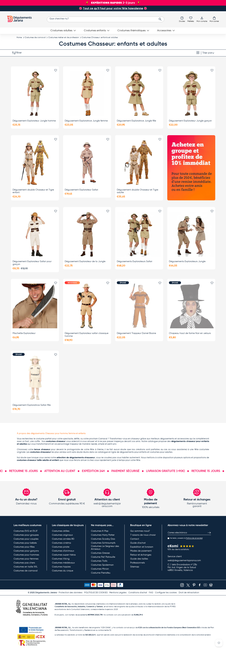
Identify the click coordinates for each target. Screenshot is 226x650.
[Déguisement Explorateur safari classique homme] (87, 306)
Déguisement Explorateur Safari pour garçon (32, 262)
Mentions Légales (118, 593)
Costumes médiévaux (63, 563)
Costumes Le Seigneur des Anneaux (105, 547)
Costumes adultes (61, 30)
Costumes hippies (61, 567)
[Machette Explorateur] (35, 306)
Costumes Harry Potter (102, 535)
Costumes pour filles (24, 547)
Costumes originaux (62, 535)
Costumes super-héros (64, 555)
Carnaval (102, 439)
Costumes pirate (60, 547)
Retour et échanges (140, 555)
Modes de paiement (141, 551)
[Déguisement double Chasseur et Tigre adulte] (139, 162)
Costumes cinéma (61, 543)
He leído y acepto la (186, 538)
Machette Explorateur (24, 333)
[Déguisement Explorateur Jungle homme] (35, 93)
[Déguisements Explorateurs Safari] (139, 234)
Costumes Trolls (99, 561)
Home (19, 38)
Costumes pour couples (26, 539)
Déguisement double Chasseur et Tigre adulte (137, 191)
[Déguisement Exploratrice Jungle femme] (87, 93)
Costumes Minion (100, 569)
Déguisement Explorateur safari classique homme (86, 334)
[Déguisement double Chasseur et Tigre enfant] (35, 162)
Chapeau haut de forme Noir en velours (190, 333)
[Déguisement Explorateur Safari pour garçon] (35, 234)
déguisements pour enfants (133, 452)
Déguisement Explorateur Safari (81, 190)
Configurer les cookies (166, 593)
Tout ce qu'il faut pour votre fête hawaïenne (113, 8)
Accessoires (164, 30)
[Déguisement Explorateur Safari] (87, 162)
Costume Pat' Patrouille (103, 557)
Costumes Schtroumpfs (103, 543)
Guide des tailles (139, 559)
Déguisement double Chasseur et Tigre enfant (33, 191)
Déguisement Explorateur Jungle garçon (190, 121)
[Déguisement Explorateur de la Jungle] (87, 234)
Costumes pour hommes (26, 555)
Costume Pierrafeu (100, 573)
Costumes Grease (100, 553)
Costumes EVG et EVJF (26, 531)
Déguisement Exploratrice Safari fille (32, 405)
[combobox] (105, 19)
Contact (134, 539)
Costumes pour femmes (26, 559)
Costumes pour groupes (26, 535)
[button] (214, 19)
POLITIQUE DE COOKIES (96, 593)
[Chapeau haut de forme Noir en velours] (191, 306)
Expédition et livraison (141, 547)
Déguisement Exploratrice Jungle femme (86, 121)
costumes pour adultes (161, 452)
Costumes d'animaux (63, 551)
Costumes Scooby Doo (103, 539)
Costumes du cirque (62, 571)
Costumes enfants (95, 30)
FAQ (151, 593)
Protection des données (70, 593)
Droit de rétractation (189, 593)
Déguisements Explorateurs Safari (134, 261)
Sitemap (134, 567)
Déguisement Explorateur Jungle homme (34, 121)
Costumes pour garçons (26, 551)
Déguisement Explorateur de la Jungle (85, 261)
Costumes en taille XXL (26, 567)
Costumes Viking (60, 559)
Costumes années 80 (63, 539)
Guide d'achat (138, 543)
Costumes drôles (60, 531)
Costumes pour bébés (25, 543)
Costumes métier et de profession (63, 38)
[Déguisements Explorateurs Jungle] (191, 234)
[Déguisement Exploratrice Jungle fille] (139, 93)
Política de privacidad (194, 538)
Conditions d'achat (137, 593)
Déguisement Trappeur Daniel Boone (136, 333)
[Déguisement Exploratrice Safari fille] (35, 378)
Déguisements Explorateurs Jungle (187, 261)
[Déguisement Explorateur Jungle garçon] (191, 93)
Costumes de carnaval (35, 38)
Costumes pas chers (24, 563)
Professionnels (137, 563)
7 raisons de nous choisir (143, 535)
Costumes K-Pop (99, 531)
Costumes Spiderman (102, 565)
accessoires (183, 439)
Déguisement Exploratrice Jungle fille (136, 121)
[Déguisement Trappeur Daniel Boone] (139, 306)
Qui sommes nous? (140, 531)
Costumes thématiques (131, 30)
